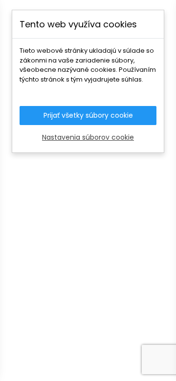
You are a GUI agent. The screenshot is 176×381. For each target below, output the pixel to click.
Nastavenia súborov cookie (88, 137)
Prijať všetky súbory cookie (88, 115)
